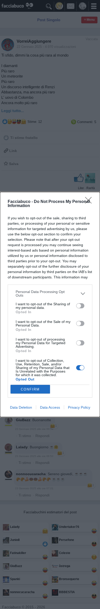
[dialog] (50, 304)
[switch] (80, 305)
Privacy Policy (79, 407)
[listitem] (50, 293)
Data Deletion (21, 407)
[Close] (90, 202)
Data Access (50, 407)
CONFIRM (30, 389)
